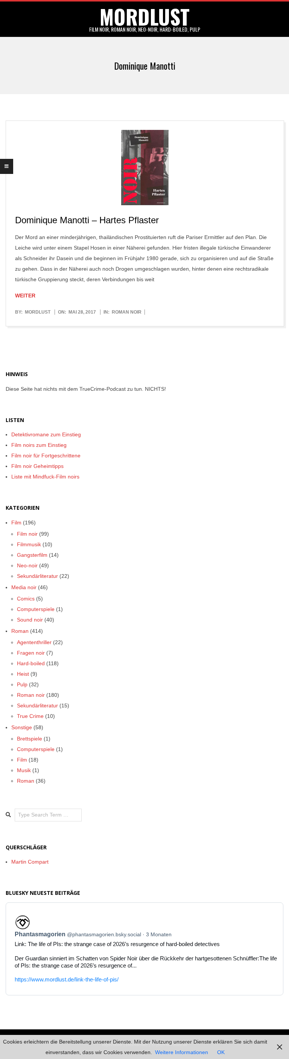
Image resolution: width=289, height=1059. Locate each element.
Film (16, 523)
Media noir (24, 587)
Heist (23, 674)
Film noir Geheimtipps (37, 466)
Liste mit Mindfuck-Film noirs (45, 477)
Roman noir (126, 312)
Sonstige (21, 727)
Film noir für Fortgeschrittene (46, 456)
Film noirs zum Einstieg (39, 445)
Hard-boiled (31, 663)
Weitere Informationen (181, 1052)
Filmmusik (29, 544)
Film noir (27, 534)
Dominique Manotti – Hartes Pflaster (87, 220)
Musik (24, 770)
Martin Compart (30, 862)
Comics (26, 599)
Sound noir (30, 620)
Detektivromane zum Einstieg (46, 434)
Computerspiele (36, 609)
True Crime (30, 716)
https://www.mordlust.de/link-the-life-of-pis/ (67, 979)
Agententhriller (34, 642)
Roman (20, 631)
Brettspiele (29, 739)
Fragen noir (31, 653)
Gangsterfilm (32, 555)
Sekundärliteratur (37, 576)
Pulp (22, 684)
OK (221, 1052)
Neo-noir (27, 565)
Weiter (25, 296)
